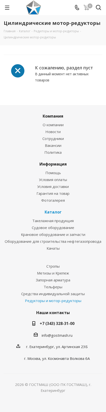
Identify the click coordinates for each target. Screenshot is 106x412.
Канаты (53, 248)
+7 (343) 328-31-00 (57, 323)
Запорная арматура (53, 279)
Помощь (53, 172)
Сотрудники (53, 138)
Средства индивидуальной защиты (53, 293)
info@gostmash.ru (57, 335)
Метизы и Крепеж (53, 273)
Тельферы (53, 286)
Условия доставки (53, 186)
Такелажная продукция (53, 220)
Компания (53, 116)
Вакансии (53, 145)
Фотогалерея (53, 200)
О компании (53, 124)
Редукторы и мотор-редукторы (53, 300)
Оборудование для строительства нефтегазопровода (53, 241)
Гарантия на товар (53, 193)
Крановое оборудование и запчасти (53, 234)
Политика (53, 152)
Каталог (53, 212)
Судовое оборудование (53, 227)
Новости (53, 131)
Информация (53, 164)
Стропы (53, 266)
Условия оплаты (53, 179)
